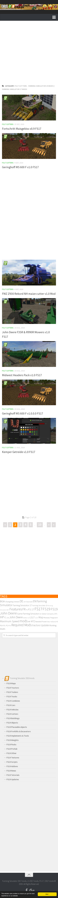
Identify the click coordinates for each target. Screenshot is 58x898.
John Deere (16, 617)
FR (23, 609)
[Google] (31, 890)
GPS (55, 614)
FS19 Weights (12, 740)
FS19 (46, 609)
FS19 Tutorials (12, 775)
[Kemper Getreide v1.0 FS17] (29, 431)
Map (41, 617)
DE (21, 601)
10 (39, 524)
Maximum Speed (9, 621)
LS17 (32, 617)
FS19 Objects (12, 722)
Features (15, 609)
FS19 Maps (11, 683)
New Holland (51, 621)
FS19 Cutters (12, 714)
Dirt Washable (28, 602)
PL (4, 625)
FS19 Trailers (12, 692)
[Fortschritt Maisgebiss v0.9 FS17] (29, 107)
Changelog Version (12, 601)
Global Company (48, 614)
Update (45, 625)
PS (7, 625)
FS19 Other (11, 753)
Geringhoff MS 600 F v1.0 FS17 (20, 167)
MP (29, 621)
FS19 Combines (13, 701)
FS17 (38, 608)
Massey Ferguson (51, 617)
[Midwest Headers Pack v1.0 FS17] (29, 354)
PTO (9, 626)
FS (27, 610)
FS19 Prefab (11, 749)
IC (5, 617)
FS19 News (11, 770)
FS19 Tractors (12, 687)
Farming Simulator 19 (39, 605)
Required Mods (21, 625)
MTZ (33, 621)
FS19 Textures (12, 757)
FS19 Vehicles (12, 709)
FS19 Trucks (11, 696)
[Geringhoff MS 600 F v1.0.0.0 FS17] (29, 392)
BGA (2, 601)
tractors (36, 625)
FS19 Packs (11, 744)
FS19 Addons (12, 766)
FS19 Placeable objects (16, 727)
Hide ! (47, 894)
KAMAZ (25, 618)
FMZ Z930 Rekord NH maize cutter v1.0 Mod (29, 294)
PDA (1, 625)
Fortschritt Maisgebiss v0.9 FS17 (21, 129)
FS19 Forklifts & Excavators (18, 731)
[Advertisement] (29, 53)
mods (23, 621)
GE (40, 614)
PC (57, 622)
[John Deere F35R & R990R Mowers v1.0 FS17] (29, 311)
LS (28, 618)
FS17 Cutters (7, 124)
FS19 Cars (10, 705)
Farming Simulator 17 (22, 605)
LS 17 (36, 618)
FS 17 (31, 609)
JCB (7, 618)
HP (2, 617)
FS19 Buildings (13, 718)
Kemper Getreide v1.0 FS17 (18, 452)
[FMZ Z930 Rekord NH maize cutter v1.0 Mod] (29, 272)
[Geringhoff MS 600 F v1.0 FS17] (29, 146)
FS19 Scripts (12, 762)
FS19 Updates (12, 779)
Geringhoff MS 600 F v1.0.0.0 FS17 (22, 413)
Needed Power (41, 621)
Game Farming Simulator (28, 613)
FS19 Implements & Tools (17, 735)
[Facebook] (26, 890)
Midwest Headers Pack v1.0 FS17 (22, 375)
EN (34, 601)
